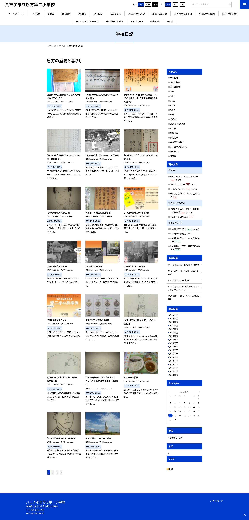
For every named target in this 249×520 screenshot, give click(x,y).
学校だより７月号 (183, 184)
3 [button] (57, 472)
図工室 (173, 128)
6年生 (172, 114)
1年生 (172, 91)
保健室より (174, 151)
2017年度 (173, 346)
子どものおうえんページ (87, 21)
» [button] (61, 472)
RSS (171, 469)
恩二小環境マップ (136, 13)
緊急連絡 (174, 137)
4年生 (172, 105)
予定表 (50, 13)
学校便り (82, 13)
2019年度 (173, 339)
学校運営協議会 (207, 13)
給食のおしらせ (159, 13)
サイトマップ (217, 500)
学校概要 (35, 13)
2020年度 (173, 336)
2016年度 (173, 350)
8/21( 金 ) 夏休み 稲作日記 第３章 (183, 265)
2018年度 (173, 343)
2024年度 (173, 322)
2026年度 (173, 314)
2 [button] (52, 472)
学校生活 (174, 77)
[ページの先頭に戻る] (244, 515)
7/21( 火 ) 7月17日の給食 (178, 280)
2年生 (172, 96)
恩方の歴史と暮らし (178, 146)
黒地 (155, 4)
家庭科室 (174, 133)
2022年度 (173, 329)
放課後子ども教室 (114, 21)
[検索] (229, 4)
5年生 (172, 110)
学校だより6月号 (183, 189)
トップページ (18, 13)
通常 (141, 4)
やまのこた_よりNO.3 (181, 216)
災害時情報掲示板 (183, 13)
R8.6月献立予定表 (180, 233)
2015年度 (173, 353)
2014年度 (173, 357)
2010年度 (173, 371)
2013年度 (173, 360)
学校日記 (98, 13)
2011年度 (173, 367)
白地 (148, 4)
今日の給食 (175, 82)
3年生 (172, 100)
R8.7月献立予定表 (184, 229)
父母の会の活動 (229, 13)
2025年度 (173, 318)
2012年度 (173, 364)
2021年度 (173, 332)
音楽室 (173, 156)
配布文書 (65, 13)
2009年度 (173, 374)
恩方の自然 (115, 13)
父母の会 (174, 119)
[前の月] (168, 392)
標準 (168, 4)
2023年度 (173, 325)
